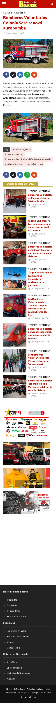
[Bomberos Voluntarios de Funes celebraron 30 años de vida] (14, 200)
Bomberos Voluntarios (14, 154)
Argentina (20, 13)
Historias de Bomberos (18, 673)
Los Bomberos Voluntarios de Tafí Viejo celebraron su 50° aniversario (38, 359)
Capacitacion (13, 647)
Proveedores (13, 611)
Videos (10, 642)
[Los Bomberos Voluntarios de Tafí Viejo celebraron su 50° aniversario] (14, 360)
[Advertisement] (28, 545)
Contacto (12, 605)
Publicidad (12, 599)
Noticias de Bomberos (14, 164)
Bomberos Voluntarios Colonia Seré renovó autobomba (28, 159)
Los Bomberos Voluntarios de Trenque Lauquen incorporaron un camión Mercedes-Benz (38, 307)
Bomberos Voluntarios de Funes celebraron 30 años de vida (40, 198)
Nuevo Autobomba (35, 164)
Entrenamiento (14, 667)
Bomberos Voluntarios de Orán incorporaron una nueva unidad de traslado (40, 333)
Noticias (7, 13)
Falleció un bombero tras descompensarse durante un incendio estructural (39, 225)
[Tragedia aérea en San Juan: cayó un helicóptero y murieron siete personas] (14, 278)
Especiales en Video (17, 631)
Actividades (13, 662)
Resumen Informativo (18, 636)
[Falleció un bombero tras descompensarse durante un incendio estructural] (14, 226)
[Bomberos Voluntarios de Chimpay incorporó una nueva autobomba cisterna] (14, 252)
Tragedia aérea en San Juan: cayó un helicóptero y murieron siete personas (40, 279)
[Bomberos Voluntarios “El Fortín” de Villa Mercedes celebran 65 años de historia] (14, 386)
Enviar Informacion (16, 616)
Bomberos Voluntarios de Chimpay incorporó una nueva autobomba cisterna (40, 251)
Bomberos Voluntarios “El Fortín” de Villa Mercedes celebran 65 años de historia (40, 385)
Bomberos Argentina (22, 149)
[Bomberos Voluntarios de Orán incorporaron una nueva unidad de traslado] (14, 334)
